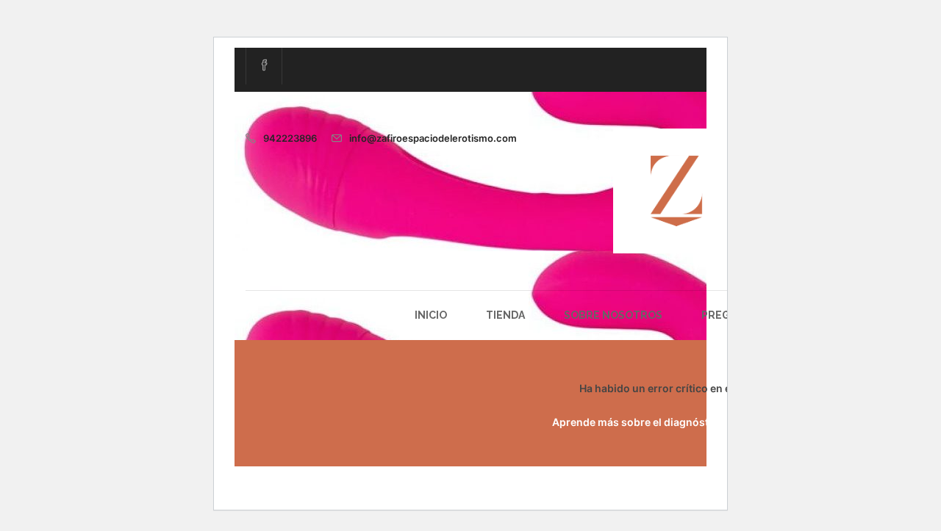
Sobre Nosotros (613, 315)
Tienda (505, 315)
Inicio (431, 315)
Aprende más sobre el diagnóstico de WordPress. (676, 422)
